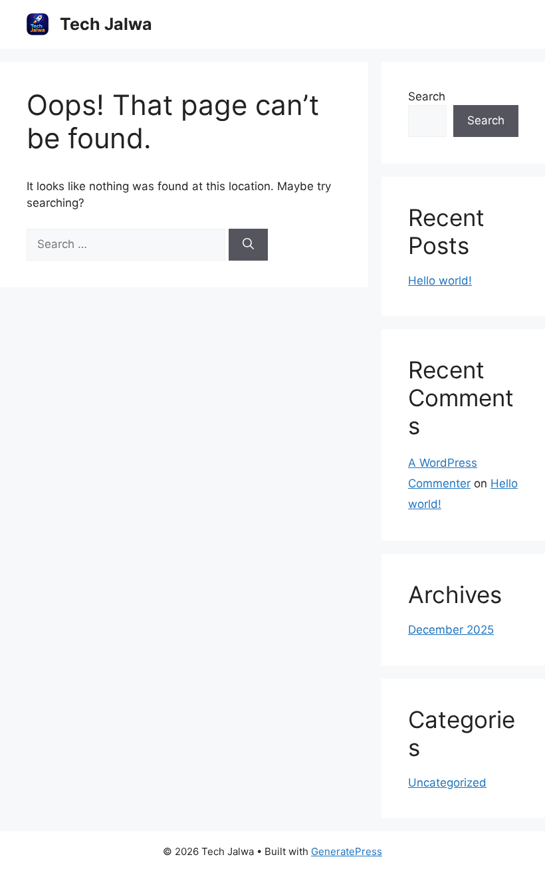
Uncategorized (447, 782)
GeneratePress (346, 851)
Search (426, 96)
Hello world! (440, 280)
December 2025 (451, 629)
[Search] (248, 245)
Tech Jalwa (106, 24)
